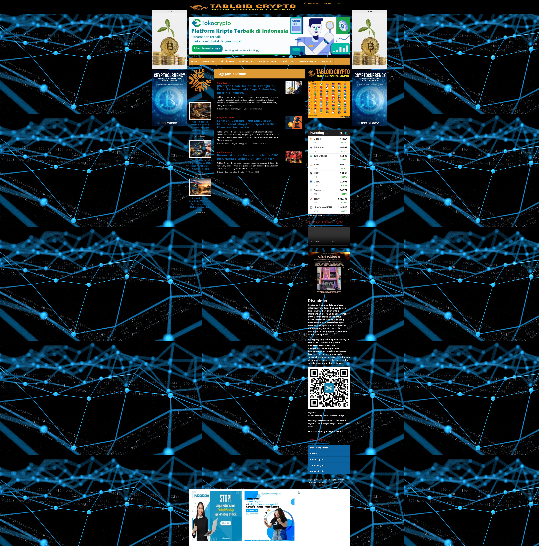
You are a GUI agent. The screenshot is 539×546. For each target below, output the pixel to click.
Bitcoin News (223, 109)
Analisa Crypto (224, 152)
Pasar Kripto (316, 459)
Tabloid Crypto (317, 465)
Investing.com (330, 216)
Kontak (322, 485)
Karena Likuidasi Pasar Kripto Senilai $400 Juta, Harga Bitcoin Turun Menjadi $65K (247, 156)
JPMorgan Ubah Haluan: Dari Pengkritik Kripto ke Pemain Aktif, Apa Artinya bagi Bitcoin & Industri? (247, 89)
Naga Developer (335, 482)
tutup (169, 11)
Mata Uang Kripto (319, 447)
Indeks (313, 485)
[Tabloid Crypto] (243, 7)
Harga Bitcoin (317, 471)
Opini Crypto (223, 83)
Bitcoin (313, 453)
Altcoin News (223, 143)
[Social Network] (300, 10)
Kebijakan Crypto (225, 117)
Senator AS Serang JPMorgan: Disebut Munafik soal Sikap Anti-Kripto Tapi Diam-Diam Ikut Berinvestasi (247, 124)
